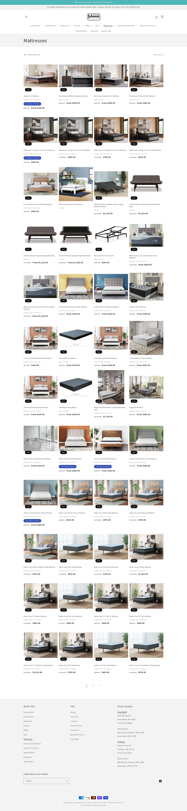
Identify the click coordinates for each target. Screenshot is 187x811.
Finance (73, 721)
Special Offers (29, 752)
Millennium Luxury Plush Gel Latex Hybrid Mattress (39, 308)
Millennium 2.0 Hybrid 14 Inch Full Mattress (110, 150)
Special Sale (28, 761)
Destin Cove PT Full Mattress (69, 665)
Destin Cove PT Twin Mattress (140, 616)
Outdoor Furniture (31, 748)
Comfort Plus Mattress (137, 307)
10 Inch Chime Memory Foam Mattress (73, 307)
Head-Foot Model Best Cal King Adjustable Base (109, 408)
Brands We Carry (77, 735)
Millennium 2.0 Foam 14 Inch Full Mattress (74, 150)
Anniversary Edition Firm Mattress (106, 96)
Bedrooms (28, 721)
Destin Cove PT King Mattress (140, 567)
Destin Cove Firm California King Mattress (144, 665)
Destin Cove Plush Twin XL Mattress (72, 513)
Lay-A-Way (74, 739)
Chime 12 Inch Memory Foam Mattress (38, 513)
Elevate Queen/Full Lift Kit (104, 256)
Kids (25, 735)
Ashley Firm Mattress (31, 96)
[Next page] (100, 685)
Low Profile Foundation (67, 358)
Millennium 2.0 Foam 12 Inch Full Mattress (39, 150)
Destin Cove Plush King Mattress (106, 513)
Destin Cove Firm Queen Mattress (106, 567)
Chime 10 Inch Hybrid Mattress (70, 459)
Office (26, 730)
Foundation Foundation (68, 407)
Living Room (29, 712)
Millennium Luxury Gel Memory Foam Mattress (143, 257)
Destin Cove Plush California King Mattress (39, 567)
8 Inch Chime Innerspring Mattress (106, 307)
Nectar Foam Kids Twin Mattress (71, 204)
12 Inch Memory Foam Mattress (140, 358)
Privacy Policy (76, 725)
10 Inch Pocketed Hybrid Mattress (36, 407)
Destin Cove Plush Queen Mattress (141, 513)
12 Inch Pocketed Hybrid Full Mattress (37, 358)
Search (73, 712)
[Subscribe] (66, 781)
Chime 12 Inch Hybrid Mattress (105, 459)
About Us (74, 717)
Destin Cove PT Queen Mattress (35, 616)
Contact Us (75, 730)
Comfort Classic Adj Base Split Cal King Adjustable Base (108, 205)
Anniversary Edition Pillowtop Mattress (73, 96)
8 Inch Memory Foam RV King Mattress (38, 204)
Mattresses (28, 739)
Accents (27, 725)
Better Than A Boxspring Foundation (37, 459)
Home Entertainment (32, 743)
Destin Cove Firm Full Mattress (105, 665)
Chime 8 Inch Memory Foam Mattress (143, 459)
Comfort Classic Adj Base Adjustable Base (39, 256)
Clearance (28, 757)
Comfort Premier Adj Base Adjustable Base (74, 256)
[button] (26, 17)
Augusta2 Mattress (136, 407)
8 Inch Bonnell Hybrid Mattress (105, 358)
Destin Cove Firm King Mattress (70, 567)
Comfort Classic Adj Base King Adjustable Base (144, 205)
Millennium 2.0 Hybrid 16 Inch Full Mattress (145, 150)
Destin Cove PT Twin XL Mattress (106, 616)
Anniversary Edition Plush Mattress (142, 96)
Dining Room (29, 717)
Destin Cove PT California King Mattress (38, 665)
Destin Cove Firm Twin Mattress (70, 616)
